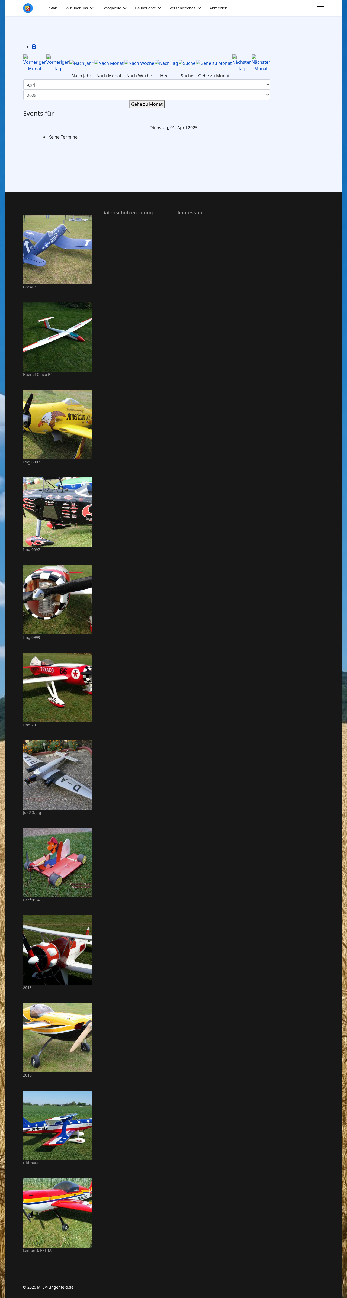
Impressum (191, 212)
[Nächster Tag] (241, 63)
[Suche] (187, 63)
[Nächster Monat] (261, 63)
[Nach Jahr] (81, 63)
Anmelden (218, 8)
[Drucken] (34, 47)
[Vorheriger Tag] (57, 63)
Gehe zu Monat (147, 104)
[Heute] (166, 63)
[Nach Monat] (109, 63)
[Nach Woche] (139, 63)
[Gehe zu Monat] (214, 63)
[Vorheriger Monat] (34, 63)
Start (53, 8)
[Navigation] (320, 8)
